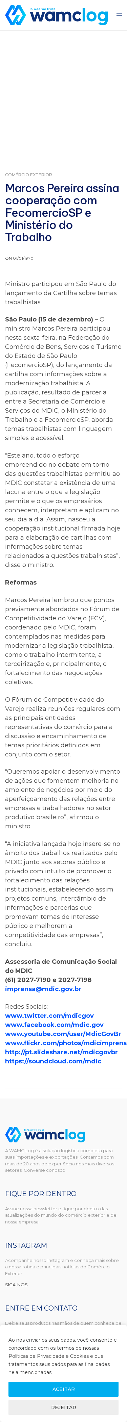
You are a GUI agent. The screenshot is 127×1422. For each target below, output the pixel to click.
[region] (63, 1373)
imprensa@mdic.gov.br (43, 989)
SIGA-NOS (16, 1284)
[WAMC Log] (56, 15)
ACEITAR (63, 1389)
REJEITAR (63, 1407)
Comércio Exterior (28, 175)
